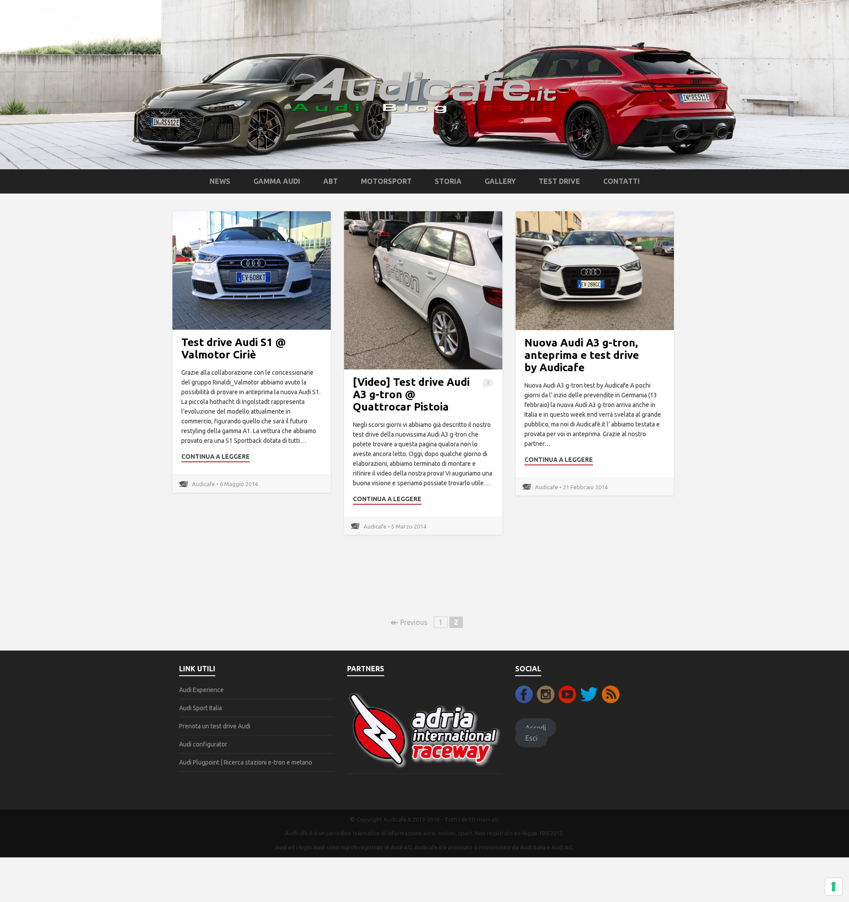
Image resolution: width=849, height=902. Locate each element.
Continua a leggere (215, 456)
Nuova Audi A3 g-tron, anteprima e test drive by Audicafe (581, 355)
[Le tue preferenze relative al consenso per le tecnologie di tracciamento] (833, 886)
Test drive (559, 181)
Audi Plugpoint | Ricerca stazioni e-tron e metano (245, 762)
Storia (448, 181)
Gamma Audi (276, 181)
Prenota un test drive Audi (214, 726)
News (220, 181)
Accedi (535, 728)
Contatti (621, 181)
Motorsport (386, 181)
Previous (409, 622)
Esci (531, 738)
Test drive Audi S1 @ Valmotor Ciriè (233, 348)
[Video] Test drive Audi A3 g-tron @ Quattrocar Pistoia (411, 394)
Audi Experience (201, 689)
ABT (330, 181)
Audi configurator (203, 744)
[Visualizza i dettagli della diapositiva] (424, 729)
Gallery (500, 181)
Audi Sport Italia (200, 708)
